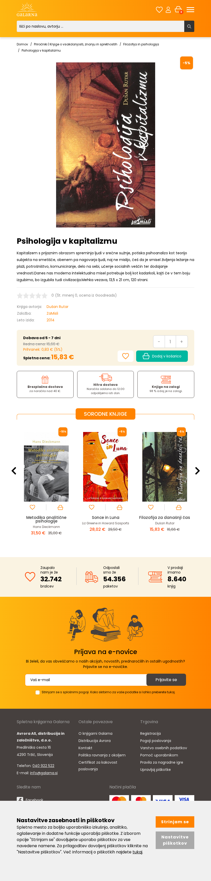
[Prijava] (168, 9)
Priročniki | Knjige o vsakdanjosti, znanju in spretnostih (75, 44)
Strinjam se (175, 822)
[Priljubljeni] (159, 9)
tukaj (137, 852)
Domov (22, 44)
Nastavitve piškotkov (175, 840)
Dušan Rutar (57, 306)
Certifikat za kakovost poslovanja (97, 766)
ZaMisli (52, 313)
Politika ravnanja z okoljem (102, 755)
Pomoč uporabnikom (159, 755)
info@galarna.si (44, 773)
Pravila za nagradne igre (161, 762)
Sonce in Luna (46, 517)
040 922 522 (43, 765)
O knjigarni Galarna (95, 733)
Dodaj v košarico (166, 356)
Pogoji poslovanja (155, 740)
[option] (46, 484)
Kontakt (85, 748)
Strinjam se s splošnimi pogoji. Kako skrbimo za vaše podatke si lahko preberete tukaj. (108, 692)
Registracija (150, 733)
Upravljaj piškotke (155, 769)
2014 (51, 320)
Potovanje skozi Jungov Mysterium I (165, 519)
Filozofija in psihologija (141, 44)
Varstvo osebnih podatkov (163, 748)
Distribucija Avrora (94, 740)
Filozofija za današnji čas (105, 517)
